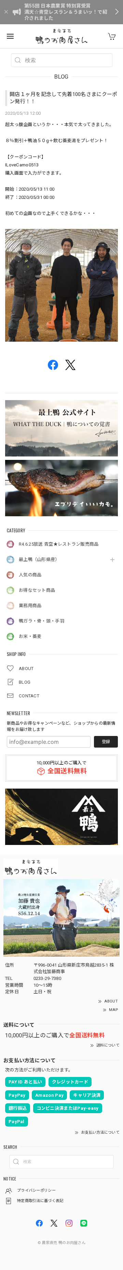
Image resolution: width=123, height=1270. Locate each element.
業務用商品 (30, 605)
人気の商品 (30, 574)
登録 (106, 741)
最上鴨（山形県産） (39, 559)
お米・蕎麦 (30, 636)
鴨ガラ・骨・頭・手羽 (41, 621)
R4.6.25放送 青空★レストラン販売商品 (59, 544)
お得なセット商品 (37, 590)
